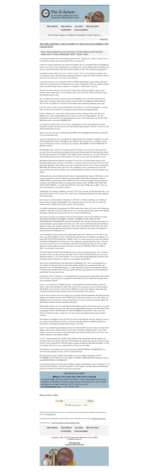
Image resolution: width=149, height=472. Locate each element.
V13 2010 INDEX (66, 30)
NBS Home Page (74, 443)
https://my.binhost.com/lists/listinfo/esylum (65, 423)
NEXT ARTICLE (66, 26)
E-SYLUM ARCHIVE (81, 30)
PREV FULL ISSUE (92, 26)
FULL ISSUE (79, 26)
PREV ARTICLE (52, 26)
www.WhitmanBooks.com (51, 386)
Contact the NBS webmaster (74, 444)
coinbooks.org (51, 414)
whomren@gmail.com (98, 418)
